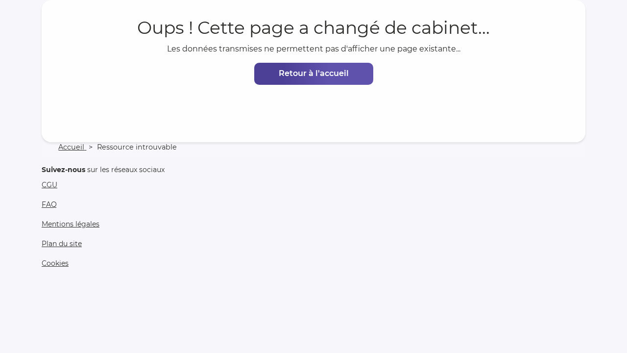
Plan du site (62, 243)
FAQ (49, 204)
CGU (49, 184)
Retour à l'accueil (314, 73)
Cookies (55, 263)
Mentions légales (70, 224)
